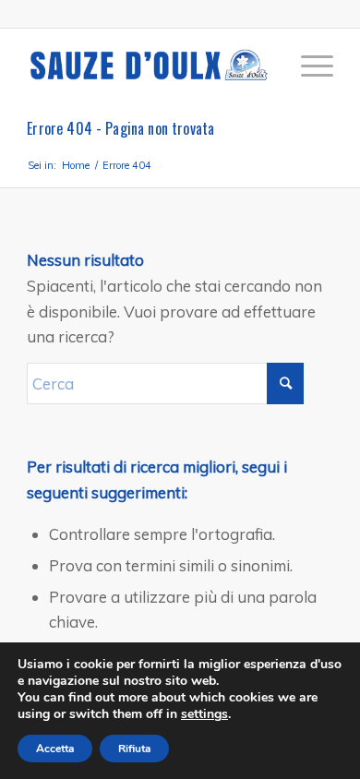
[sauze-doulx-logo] (149, 65)
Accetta (55, 748)
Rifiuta (134, 748)
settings (204, 714)
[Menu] (307, 65)
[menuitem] (307, 65)
